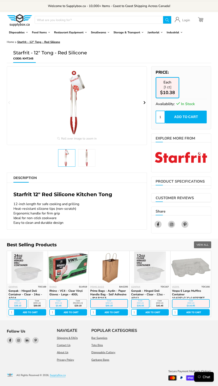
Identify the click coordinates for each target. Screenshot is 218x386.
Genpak (13, 286)
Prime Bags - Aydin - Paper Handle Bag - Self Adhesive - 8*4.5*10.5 (108, 294)
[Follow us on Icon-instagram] (18, 340)
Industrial (173, 32)
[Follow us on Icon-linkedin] (27, 340)
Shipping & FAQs (67, 338)
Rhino (53, 286)
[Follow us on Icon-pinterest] (35, 340)
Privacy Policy (65, 360)
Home (10, 42)
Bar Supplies (99, 338)
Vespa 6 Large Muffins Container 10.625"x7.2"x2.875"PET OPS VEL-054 (188, 296)
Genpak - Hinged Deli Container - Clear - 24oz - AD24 (25, 294)
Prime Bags (97, 286)
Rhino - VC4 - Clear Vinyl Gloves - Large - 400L (66, 292)
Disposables (16, 32)
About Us (62, 352)
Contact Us (63, 345)
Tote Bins (97, 345)
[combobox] (99, 20)
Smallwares (98, 32)
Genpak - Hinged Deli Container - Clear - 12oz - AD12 (148, 294)
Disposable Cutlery (103, 352)
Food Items (39, 32)
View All (202, 245)
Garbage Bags (100, 360)
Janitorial (153, 32)
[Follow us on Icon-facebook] (10, 340)
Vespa (175, 286)
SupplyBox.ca (58, 375)
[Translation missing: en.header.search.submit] (167, 20)
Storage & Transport (126, 32)
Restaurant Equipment (68, 32)
